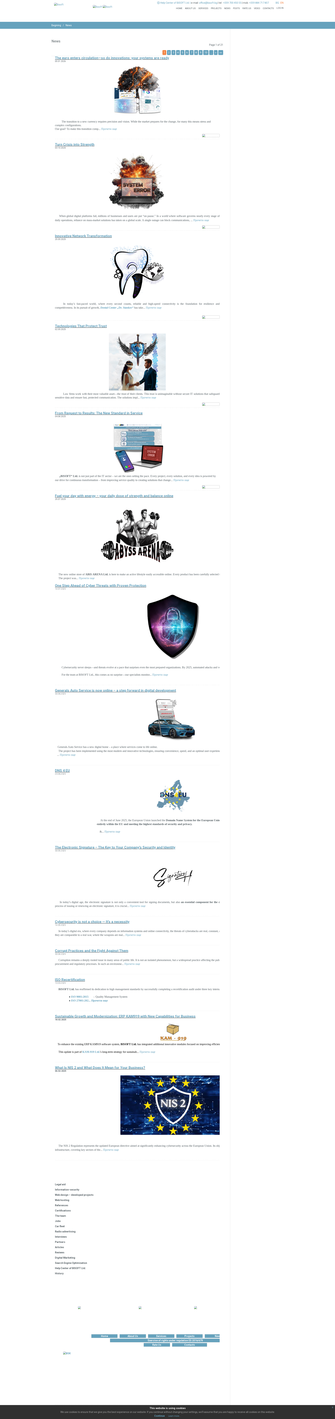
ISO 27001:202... (81, 1000)
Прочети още (109, 128)
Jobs (58, 1221)
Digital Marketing (65, 1257)
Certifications (63, 1210)
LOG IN (280, 8)
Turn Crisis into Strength (74, 144)
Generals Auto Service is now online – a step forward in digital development (115, 690)
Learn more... (174, 1416)
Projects (216, 8)
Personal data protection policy (87, 1369)
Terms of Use (87, 1365)
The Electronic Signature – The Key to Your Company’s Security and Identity (115, 847)
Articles (59, 1247)
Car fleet (60, 1226)
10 (205, 52)
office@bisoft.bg (208, 2)
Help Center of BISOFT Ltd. (70, 1268)
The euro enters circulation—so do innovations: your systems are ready (112, 58)
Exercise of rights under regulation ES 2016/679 (175, 1340)
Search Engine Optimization (71, 1263)
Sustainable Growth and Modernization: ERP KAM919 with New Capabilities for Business (125, 1016)
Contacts (268, 8)
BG (277, 2)
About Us (190, 8)
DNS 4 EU (62, 770)
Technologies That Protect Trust (81, 326)
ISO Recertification (70, 980)
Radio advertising (65, 1231)
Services (203, 8)
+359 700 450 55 (232, 2)
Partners (60, 1242)
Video (257, 8)
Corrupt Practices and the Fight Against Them (91, 951)
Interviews (61, 1236)
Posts (236, 8)
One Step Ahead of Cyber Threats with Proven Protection (100, 585)
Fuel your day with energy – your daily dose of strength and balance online (114, 496)
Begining (56, 25)
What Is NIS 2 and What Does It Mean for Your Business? (100, 1068)
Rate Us (247, 8)
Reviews (59, 1252)
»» (220, 52)
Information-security (67, 1189)
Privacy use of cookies (87, 1372)
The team (60, 1215)
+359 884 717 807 (259, 2)
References (61, 1205)
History (59, 1273)
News (227, 8)
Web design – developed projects (74, 1194)
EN (282, 2)
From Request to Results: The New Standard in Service (99, 413)
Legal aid (60, 1184)
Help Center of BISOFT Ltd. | (175, 2)
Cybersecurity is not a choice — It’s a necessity (92, 922)
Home (179, 8)
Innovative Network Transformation (83, 236)
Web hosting (62, 1200)
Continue (159, 1415)
